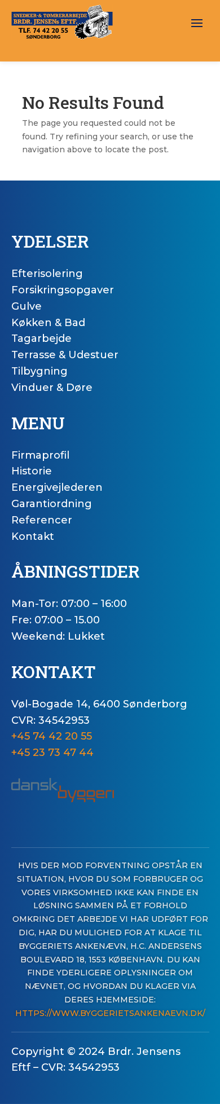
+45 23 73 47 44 (52, 752)
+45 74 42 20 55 (51, 736)
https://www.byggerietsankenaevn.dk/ (110, 1013)
